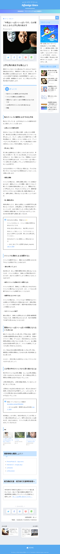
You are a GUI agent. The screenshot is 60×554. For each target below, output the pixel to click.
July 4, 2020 (10, 246)
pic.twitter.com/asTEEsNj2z (15, 404)
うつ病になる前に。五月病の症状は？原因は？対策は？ (8, 440)
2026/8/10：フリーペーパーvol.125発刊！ (30, 11)
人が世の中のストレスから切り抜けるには (18, 105)
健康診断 (19, 520)
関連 (7, 108)
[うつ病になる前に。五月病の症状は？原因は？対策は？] (8, 435)
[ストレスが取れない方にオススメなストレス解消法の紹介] (31, 435)
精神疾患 (34, 520)
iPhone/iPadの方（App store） (16, 461)
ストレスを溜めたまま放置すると (15, 96)
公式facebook (11, 471)
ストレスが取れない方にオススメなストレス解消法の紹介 (31, 440)
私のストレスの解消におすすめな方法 (17, 93)
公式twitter (10, 468)
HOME (31, 548)
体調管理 (26, 520)
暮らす (35, 517)
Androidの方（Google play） (15, 464)
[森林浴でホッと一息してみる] (20, 435)
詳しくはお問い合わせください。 (22, 496)
